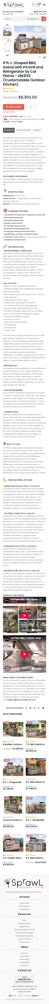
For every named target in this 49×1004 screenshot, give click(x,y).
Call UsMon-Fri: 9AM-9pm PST (24, 979)
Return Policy (24, 926)
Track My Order (24, 906)
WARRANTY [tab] (37, 130)
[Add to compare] (44, 57)
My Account (24, 903)
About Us (24, 953)
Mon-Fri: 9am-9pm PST (38, 12)
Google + (39, 708)
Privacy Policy (24, 942)
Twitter (30, 708)
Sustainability (24, 962)
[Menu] (44, 4)
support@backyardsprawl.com (24, 986)
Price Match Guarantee (24, 936)
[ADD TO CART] (19, 724)
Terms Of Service (24, 939)
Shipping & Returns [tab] (23, 130)
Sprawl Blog (24, 959)
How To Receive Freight (24, 933)
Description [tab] (9, 130)
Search (43, 18)
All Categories (32, 19)
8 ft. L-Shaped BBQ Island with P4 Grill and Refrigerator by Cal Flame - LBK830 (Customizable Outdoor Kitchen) (24, 73)
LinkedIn (35, 708)
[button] (8, 88)
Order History (24, 909)
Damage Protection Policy (24, 930)
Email (43, 708)
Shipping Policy (24, 923)
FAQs (24, 920)
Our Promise (24, 956)
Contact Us (24, 965)
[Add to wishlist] (40, 57)
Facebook (26, 708)
